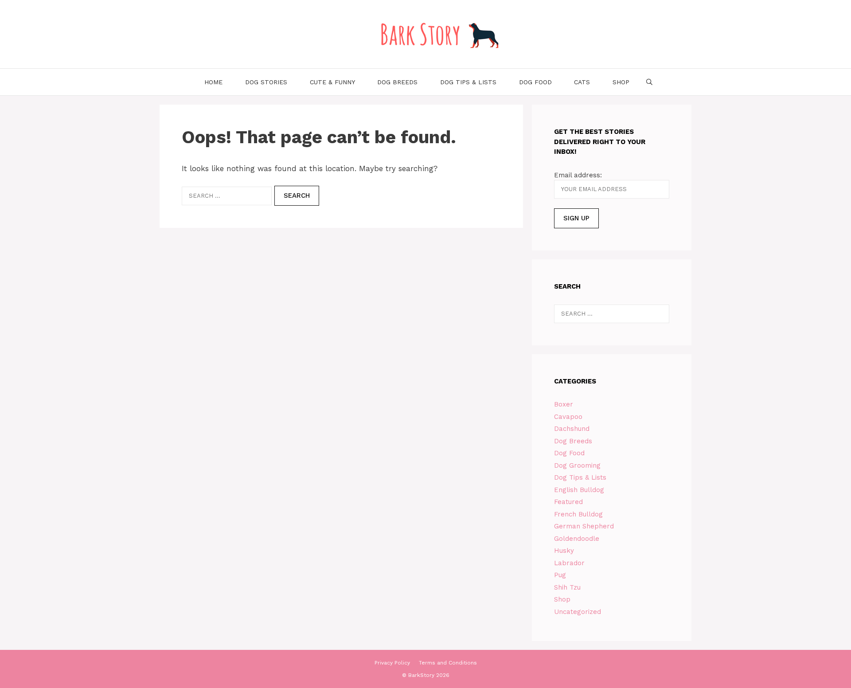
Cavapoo (568, 417)
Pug (560, 575)
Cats (582, 82)
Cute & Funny (332, 82)
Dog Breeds (397, 82)
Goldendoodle (576, 539)
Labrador (569, 563)
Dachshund (571, 429)
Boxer (563, 404)
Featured (568, 502)
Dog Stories (266, 82)
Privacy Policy (392, 663)
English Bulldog (579, 490)
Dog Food (535, 82)
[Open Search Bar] (649, 82)
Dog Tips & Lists (468, 82)
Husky (564, 551)
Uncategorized (577, 612)
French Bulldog (578, 514)
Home (213, 82)
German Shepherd (584, 526)
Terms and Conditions (448, 663)
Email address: (578, 175)
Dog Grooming (577, 465)
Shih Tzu (567, 587)
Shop (621, 82)
